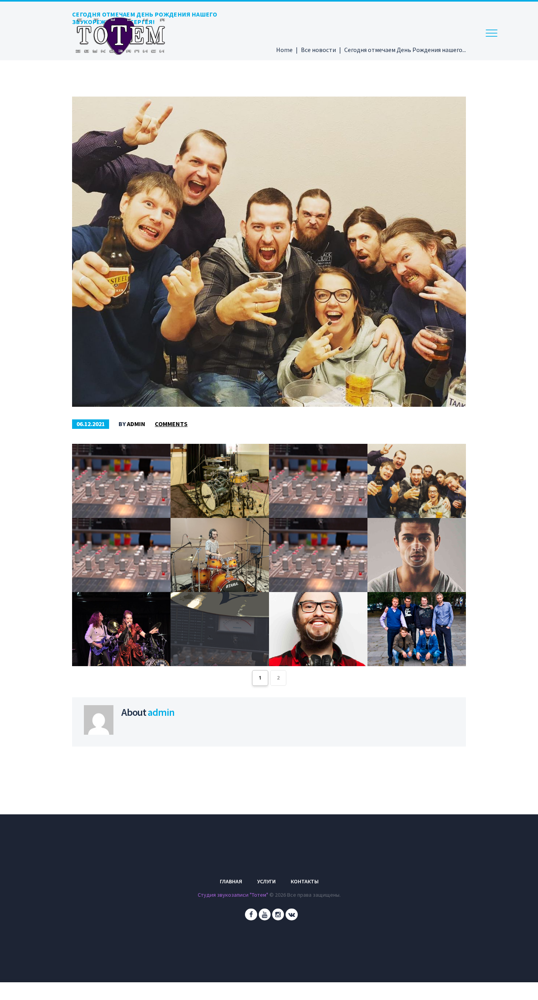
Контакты (305, 881)
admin (136, 424)
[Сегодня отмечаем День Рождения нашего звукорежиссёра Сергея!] (269, 252)
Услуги (266, 881)
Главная (231, 881)
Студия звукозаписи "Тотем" (233, 894)
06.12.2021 (90, 424)
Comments (171, 424)
